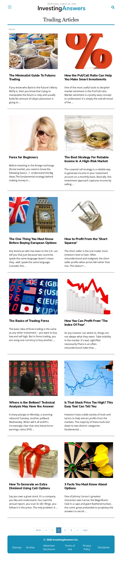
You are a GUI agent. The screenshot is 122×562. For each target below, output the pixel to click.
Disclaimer (104, 547)
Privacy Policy (87, 547)
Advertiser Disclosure (49, 547)
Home (12, 29)
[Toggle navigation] (10, 6)
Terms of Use (70, 547)
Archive (30, 547)
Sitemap (16, 547)
